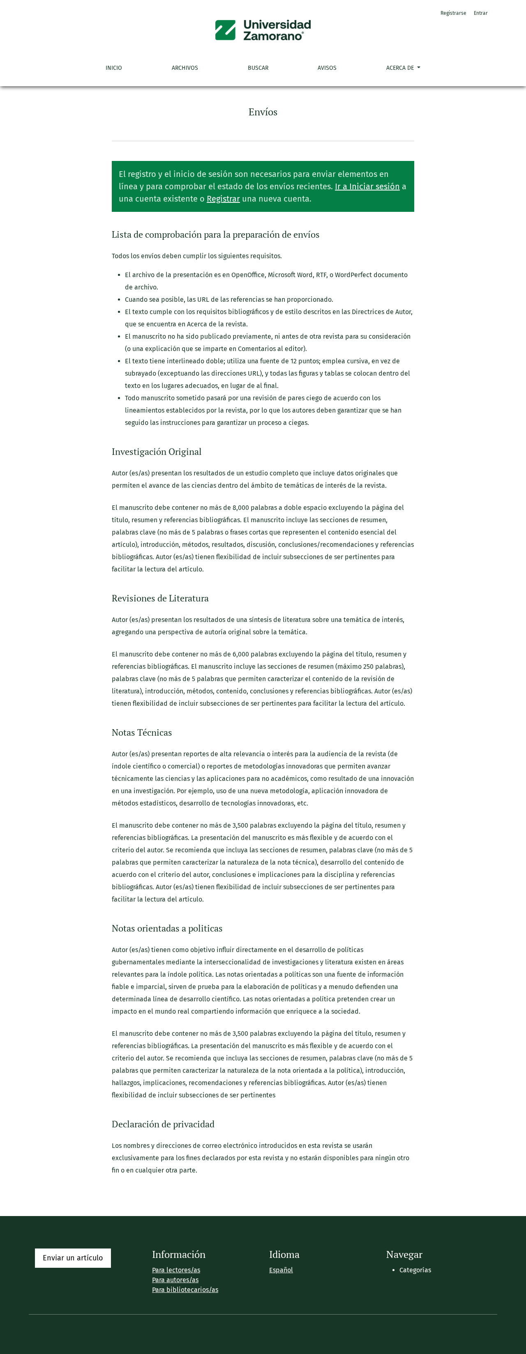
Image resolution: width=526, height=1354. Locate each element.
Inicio (114, 67)
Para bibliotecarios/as (185, 1290)
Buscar (258, 67)
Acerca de (400, 67)
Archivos (185, 67)
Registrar (223, 199)
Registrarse (453, 13)
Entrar (481, 13)
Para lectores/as (176, 1270)
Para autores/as (175, 1280)
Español (281, 1270)
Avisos (327, 67)
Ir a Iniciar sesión (367, 186)
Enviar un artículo (73, 1257)
